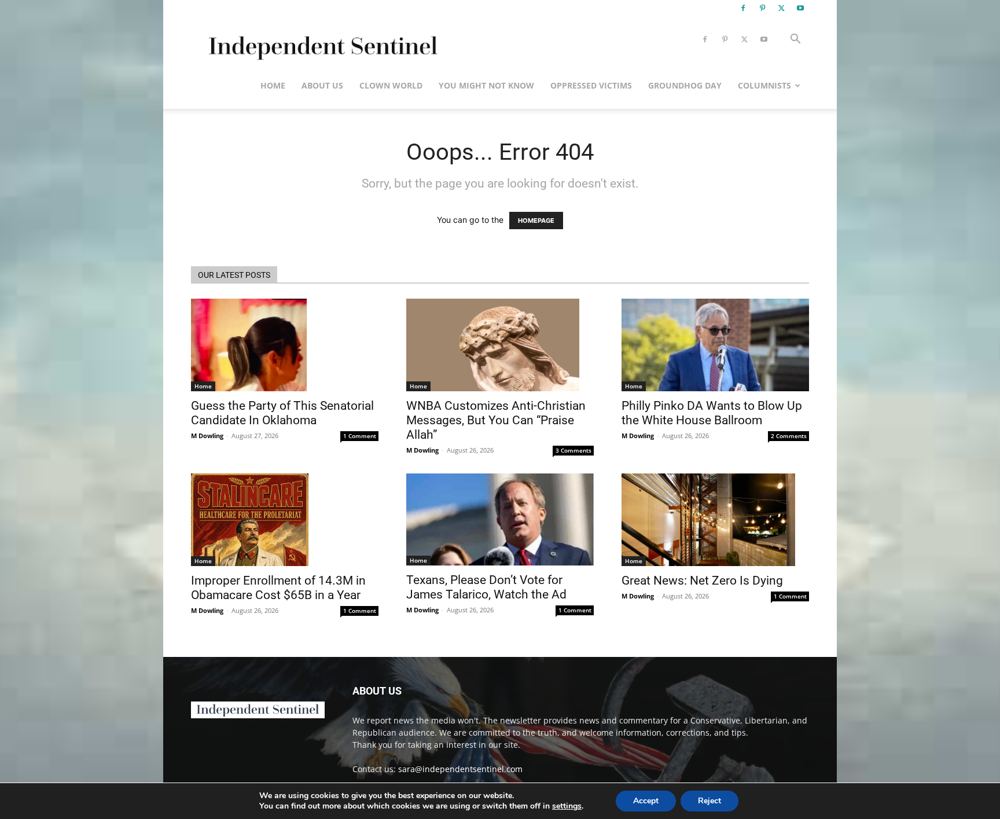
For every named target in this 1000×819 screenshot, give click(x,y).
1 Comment (359, 436)
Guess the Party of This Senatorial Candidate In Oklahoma (282, 413)
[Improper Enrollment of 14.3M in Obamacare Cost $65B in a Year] (284, 519)
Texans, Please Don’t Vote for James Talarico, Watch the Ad (486, 587)
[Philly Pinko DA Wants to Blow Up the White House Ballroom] (715, 345)
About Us (322, 85)
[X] (781, 8)
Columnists (764, 85)
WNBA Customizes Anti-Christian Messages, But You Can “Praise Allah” (496, 420)
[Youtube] (800, 8)
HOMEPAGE (536, 220)
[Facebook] (743, 8)
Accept (646, 800)
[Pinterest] (762, 8)
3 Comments (573, 450)
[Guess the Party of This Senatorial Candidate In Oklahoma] (284, 345)
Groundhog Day (685, 85)
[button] (795, 40)
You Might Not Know (486, 85)
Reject (709, 800)
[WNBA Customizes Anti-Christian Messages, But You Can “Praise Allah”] (500, 345)
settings (567, 806)
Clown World (390, 85)
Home (272, 85)
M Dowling (207, 435)
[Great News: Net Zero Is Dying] (715, 519)
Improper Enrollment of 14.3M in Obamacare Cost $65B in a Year (278, 588)
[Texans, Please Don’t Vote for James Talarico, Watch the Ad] (500, 519)
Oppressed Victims (591, 85)
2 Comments (789, 436)
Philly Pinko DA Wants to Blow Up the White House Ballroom (712, 413)
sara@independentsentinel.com (460, 768)
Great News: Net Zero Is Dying (702, 580)
